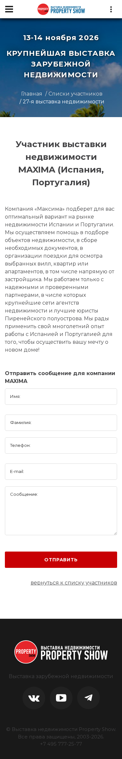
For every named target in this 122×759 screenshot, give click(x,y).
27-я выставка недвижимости (63, 102)
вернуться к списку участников (74, 583)
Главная (31, 94)
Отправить (61, 560)
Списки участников (75, 94)
